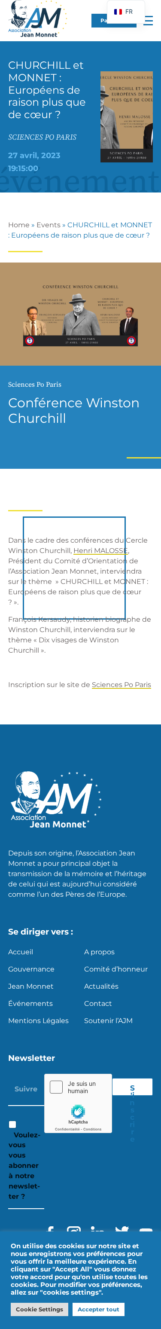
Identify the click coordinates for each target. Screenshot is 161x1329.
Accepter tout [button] (98, 1309)
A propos (99, 952)
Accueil (20, 952)
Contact (98, 1003)
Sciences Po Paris (121, 685)
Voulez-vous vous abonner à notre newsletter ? (24, 1166)
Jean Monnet (31, 986)
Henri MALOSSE (100, 551)
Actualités (101, 986)
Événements (30, 1003)
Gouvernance (31, 969)
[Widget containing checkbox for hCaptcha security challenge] (78, 1103)
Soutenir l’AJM (108, 1021)
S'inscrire (132, 1090)
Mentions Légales (38, 1021)
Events (48, 225)
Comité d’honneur (116, 969)
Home (19, 225)
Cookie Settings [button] (39, 1309)
